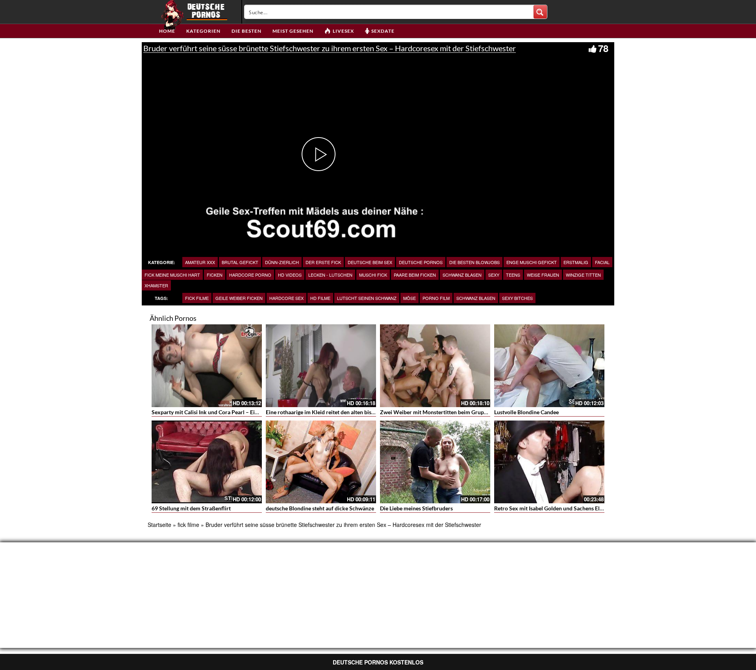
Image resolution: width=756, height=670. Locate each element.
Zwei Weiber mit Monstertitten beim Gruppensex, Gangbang (454, 412)
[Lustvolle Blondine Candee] (549, 365)
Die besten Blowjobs (474, 262)
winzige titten (583, 275)
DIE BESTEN (246, 31)
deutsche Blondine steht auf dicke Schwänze (320, 508)
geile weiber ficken (239, 298)
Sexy (493, 275)
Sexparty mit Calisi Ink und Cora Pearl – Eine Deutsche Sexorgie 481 (235, 412)
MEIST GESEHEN (292, 31)
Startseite (159, 525)
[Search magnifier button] (540, 12)
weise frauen (543, 275)
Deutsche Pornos (421, 262)
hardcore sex (286, 298)
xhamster (156, 285)
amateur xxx (200, 262)
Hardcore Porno (250, 275)
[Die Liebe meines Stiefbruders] (435, 462)
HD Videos (290, 275)
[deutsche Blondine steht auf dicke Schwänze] (321, 462)
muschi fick (373, 275)
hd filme (320, 298)
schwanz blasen (462, 275)
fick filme (197, 298)
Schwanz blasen (475, 298)
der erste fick (323, 262)
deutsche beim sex (370, 262)
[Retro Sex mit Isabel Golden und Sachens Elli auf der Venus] (549, 462)
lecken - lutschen (330, 275)
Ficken (214, 275)
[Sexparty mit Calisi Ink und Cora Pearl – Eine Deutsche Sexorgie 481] (207, 365)
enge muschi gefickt (531, 262)
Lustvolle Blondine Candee (526, 412)
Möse (409, 298)
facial (602, 262)
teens (513, 275)
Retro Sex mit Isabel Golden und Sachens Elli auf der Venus (565, 508)
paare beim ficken (415, 275)
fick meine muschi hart (172, 275)
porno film (436, 298)
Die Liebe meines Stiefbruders (416, 508)
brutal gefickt (240, 262)
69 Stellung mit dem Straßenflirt (191, 508)
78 (603, 48)
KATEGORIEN (203, 31)
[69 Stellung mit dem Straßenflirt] (207, 462)
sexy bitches (517, 298)
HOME (167, 31)
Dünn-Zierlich (282, 262)
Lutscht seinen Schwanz (367, 298)
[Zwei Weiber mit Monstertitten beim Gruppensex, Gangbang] (435, 365)
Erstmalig (575, 262)
